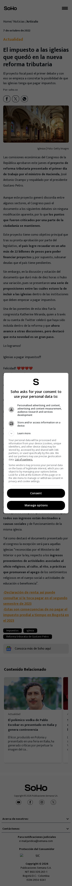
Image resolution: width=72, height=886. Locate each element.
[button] (36, 433)
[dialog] (36, 443)
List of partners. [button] (24, 459)
